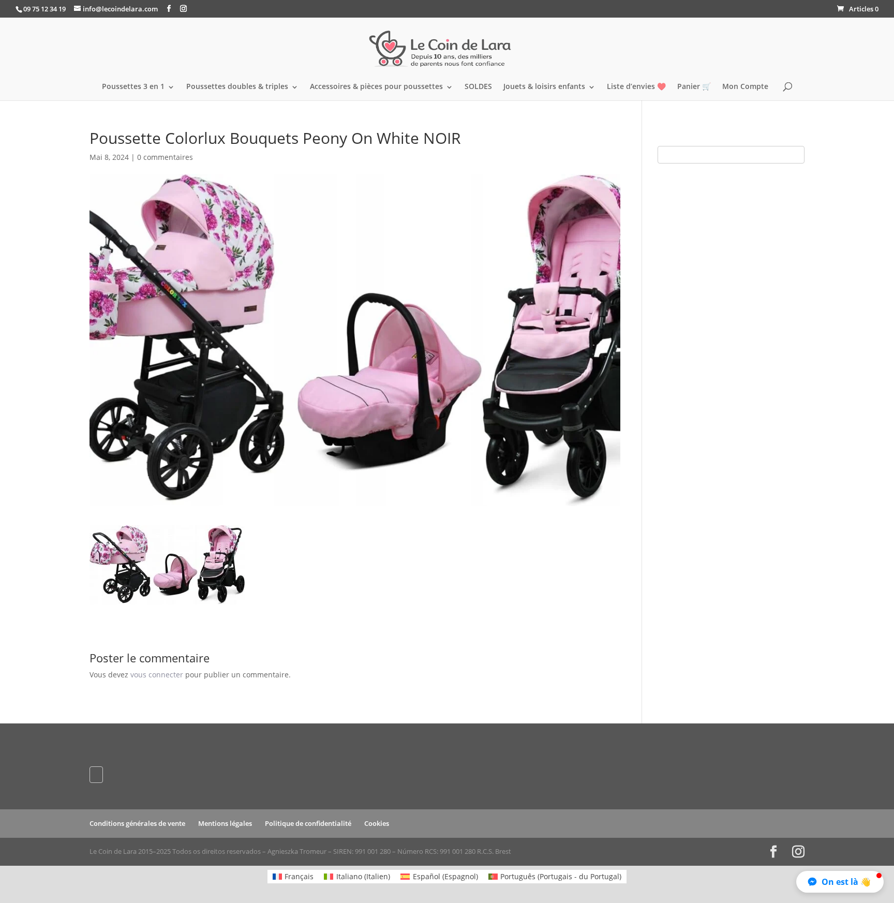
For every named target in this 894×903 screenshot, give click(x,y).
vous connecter (156, 674)
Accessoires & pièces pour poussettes (376, 87)
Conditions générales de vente (137, 823)
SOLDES (478, 87)
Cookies (376, 823)
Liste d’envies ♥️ (636, 87)
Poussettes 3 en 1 (133, 87)
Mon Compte (745, 87)
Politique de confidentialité (308, 823)
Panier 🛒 (694, 87)
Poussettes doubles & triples (237, 87)
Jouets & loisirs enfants (544, 87)
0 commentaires (165, 157)
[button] (840, 882)
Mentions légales (225, 823)
